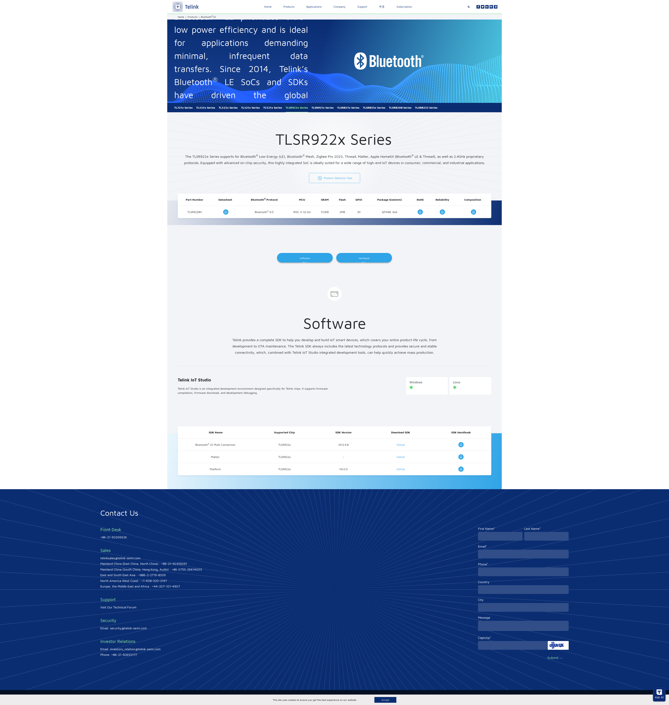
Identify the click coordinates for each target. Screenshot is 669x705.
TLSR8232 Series (426, 107)
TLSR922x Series (297, 107)
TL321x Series (250, 107)
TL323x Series (205, 107)
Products (288, 6)
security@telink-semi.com (128, 628)
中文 (382, 6)
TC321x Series (272, 107)
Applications (314, 6)
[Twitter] (482, 7)
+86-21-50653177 (124, 655)
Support (362, 6)
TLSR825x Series (374, 107)
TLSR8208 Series (400, 107)
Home (268, 6)
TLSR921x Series (323, 107)
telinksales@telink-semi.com (120, 558)
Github (401, 444)
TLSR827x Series (348, 107)
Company (339, 6)
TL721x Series (183, 107)
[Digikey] (495, 7)
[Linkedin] (487, 7)
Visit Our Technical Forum (118, 607)
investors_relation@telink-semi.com (135, 649)
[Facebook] (478, 7)
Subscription (404, 6)
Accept (385, 699)
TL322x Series (228, 107)
